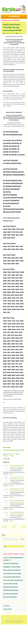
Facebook (12, 454)
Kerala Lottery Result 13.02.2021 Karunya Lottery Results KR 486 (12, 27)
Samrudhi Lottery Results (10, 563)
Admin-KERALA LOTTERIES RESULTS (16, 622)
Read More (11, 474)
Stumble (7, 455)
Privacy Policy (7, 609)
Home (14, 526)
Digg (12, 455)
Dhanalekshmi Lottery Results (12, 573)
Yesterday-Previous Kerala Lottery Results (13, 450)
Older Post (23, 526)
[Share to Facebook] (8, 458)
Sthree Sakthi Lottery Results (11, 570)
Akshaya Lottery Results (10, 587)
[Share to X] (7, 458)
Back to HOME (7, 447)
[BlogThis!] (6, 458)
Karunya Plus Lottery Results (11, 577)
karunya (19, 33)
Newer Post (4, 526)
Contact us (6, 606)
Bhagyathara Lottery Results (11, 567)
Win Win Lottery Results (10, 594)
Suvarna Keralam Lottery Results (13, 580)
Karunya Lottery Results (10, 584)
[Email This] (4, 458)
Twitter (18, 454)
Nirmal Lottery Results (10, 597)
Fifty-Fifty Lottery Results (10, 590)
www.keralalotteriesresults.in (17, 620)
